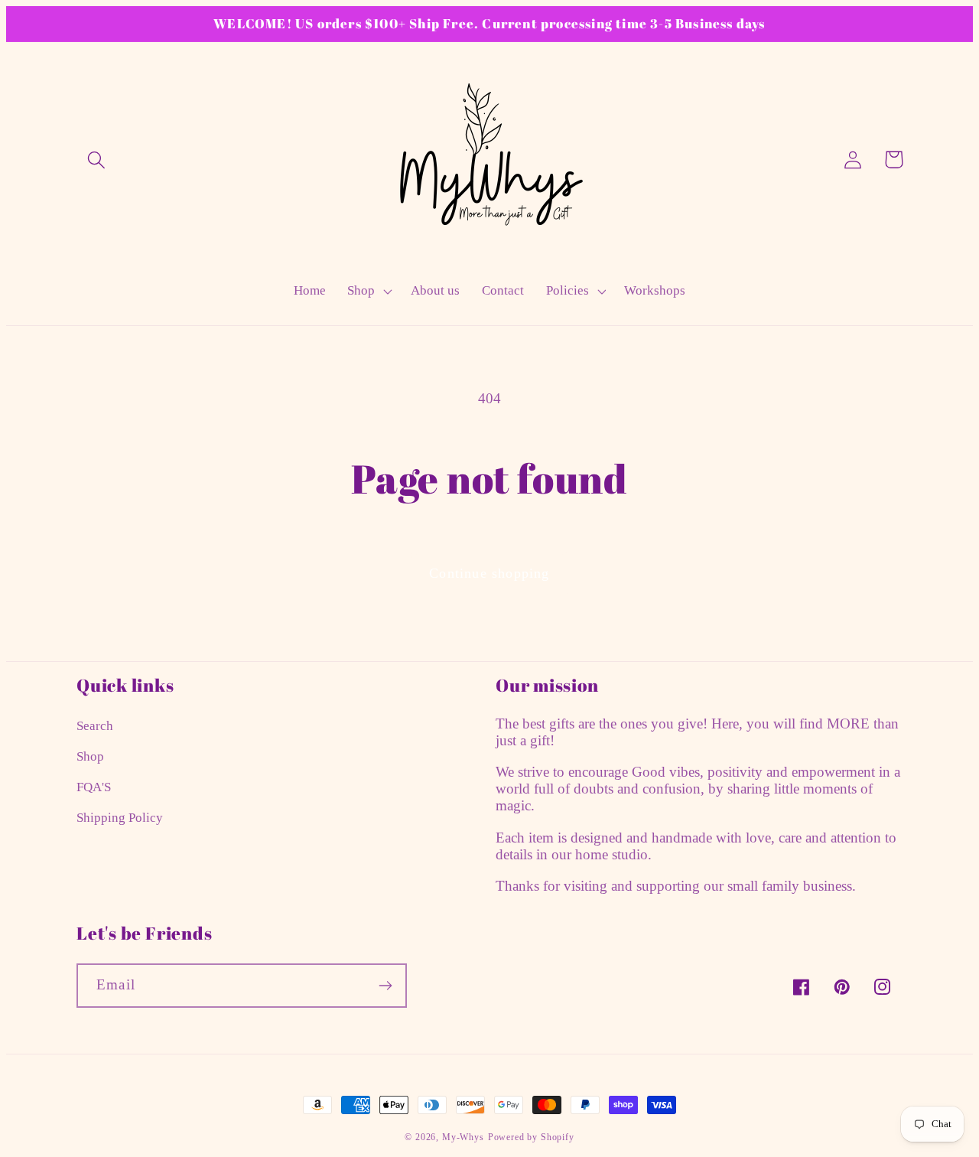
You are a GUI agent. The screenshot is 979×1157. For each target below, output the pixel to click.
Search (94, 726)
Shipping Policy (119, 817)
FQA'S (93, 787)
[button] (96, 159)
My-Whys (463, 1137)
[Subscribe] (385, 985)
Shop (90, 756)
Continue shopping (489, 573)
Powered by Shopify (531, 1137)
